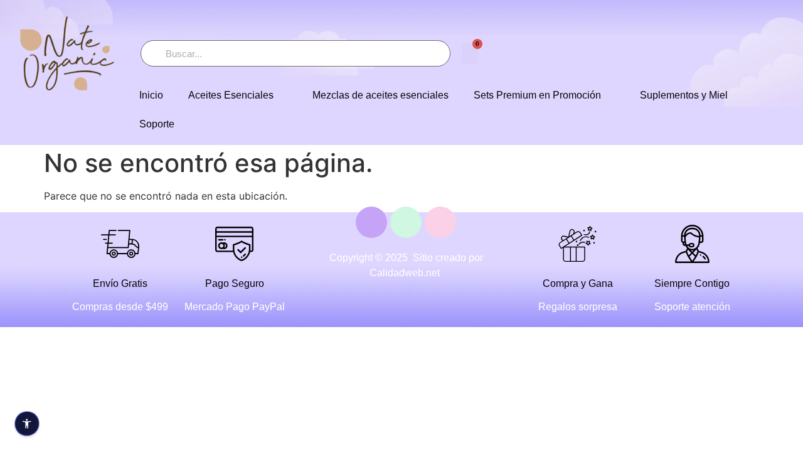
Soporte (156, 124)
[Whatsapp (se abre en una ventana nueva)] (406, 222)
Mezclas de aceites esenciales (380, 95)
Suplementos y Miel (684, 95)
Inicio (151, 95)
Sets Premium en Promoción (537, 95)
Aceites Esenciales (231, 95)
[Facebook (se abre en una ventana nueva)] (371, 222)
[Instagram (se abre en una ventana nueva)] (440, 222)
